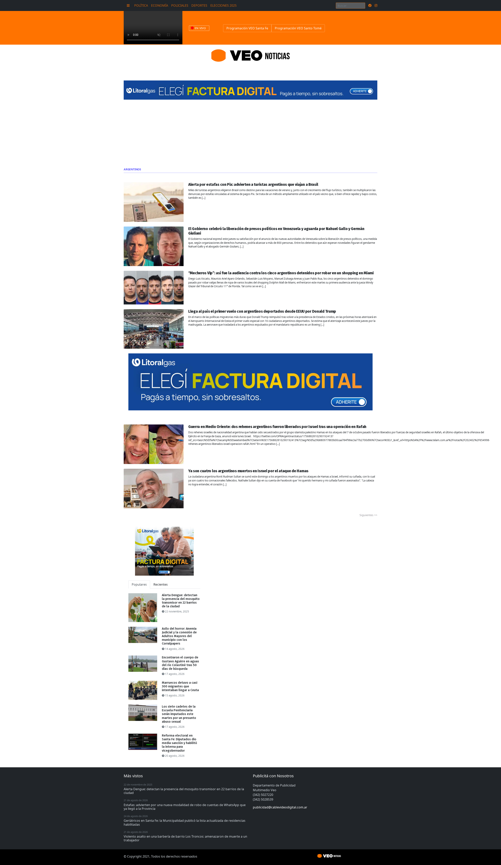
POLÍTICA (141, 5)
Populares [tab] (139, 584)
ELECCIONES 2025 (223, 5)
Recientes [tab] (160, 584)
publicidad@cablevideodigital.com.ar (280, 807)
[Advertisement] (250, 133)
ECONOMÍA (159, 5)
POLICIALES (179, 5)
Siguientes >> (368, 515)
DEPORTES (199, 5)
